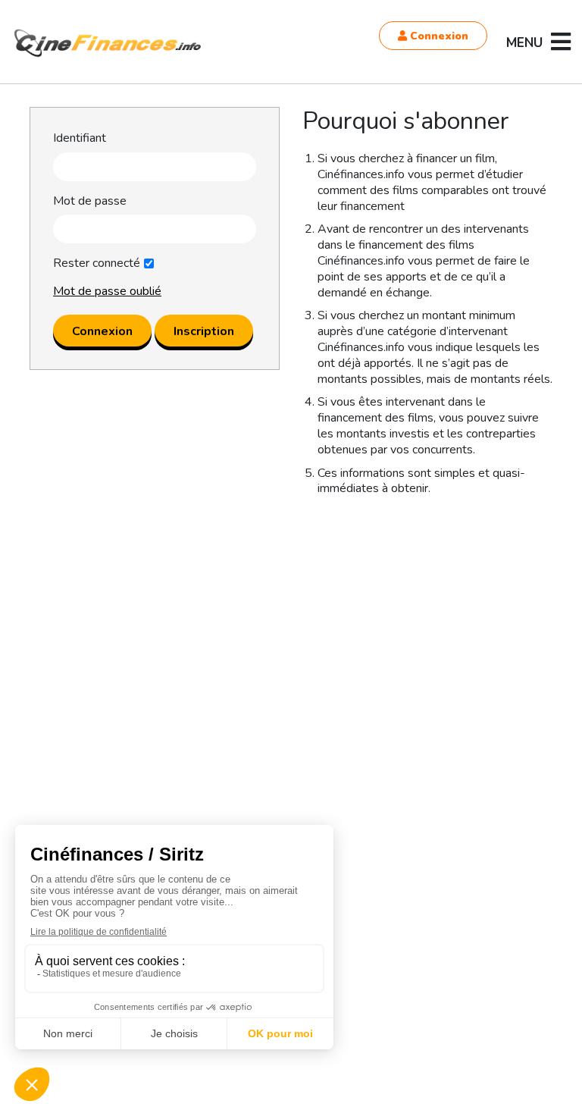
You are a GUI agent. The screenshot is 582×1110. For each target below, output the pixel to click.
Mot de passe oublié (107, 291)
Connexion (437, 36)
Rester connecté (96, 263)
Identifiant (79, 138)
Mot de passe (90, 201)
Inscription (204, 331)
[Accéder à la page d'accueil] (108, 43)
